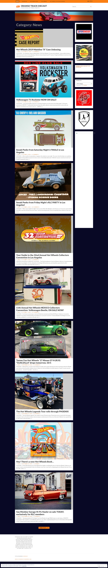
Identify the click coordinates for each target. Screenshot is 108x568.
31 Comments (35, 312)
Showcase (24, 1)
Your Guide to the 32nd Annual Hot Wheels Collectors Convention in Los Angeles (42, 256)
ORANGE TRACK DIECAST (34, 6)
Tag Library (44, 1)
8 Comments (37, 413)
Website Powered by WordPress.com (23, 559)
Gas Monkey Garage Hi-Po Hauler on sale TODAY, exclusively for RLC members (40, 513)
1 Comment (36, 463)
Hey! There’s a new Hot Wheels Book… (35, 461)
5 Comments (37, 364)
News (17, 1)
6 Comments (35, 154)
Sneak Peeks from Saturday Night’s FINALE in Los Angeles (40, 151)
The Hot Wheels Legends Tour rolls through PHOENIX (42, 411)
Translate (85, 85)
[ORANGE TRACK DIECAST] (54, 16)
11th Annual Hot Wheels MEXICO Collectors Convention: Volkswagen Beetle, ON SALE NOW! (40, 308)
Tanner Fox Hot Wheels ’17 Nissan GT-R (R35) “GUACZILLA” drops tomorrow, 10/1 (38, 361)
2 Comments (36, 101)
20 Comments (35, 207)
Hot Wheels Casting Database (57, 1)
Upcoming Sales (34, 1)
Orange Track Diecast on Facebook (83, 67)
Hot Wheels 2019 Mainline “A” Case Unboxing (38, 49)
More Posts (43, 527)
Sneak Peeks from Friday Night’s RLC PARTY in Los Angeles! (40, 203)
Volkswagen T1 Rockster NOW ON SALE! (36, 99)
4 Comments (36, 51)
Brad (19, 51)
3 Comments (37, 516)
